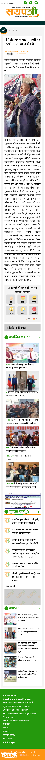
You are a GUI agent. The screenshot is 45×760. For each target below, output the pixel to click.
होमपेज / (7, 30)
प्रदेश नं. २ (15, 30)
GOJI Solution (24, 755)
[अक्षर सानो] (8, 54)
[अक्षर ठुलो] (11, 54)
